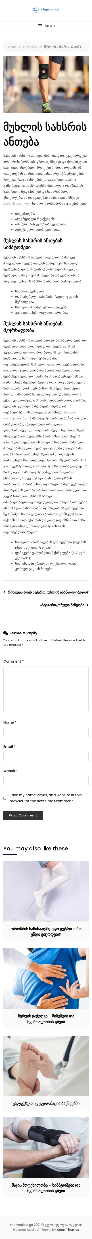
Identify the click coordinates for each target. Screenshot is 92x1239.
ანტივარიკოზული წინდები (62, 605)
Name (10, 722)
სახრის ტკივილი (17, 203)
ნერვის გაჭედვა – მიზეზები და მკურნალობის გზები (46, 1018)
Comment (13, 661)
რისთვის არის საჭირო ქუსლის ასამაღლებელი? (48, 592)
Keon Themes (68, 1229)
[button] (46, 26)
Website (10, 770)
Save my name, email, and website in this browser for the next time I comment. (46, 798)
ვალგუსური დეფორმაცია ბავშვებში (46, 1103)
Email (9, 746)
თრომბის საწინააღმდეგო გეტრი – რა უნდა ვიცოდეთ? (46, 931)
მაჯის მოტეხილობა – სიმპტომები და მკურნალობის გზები (46, 1187)
